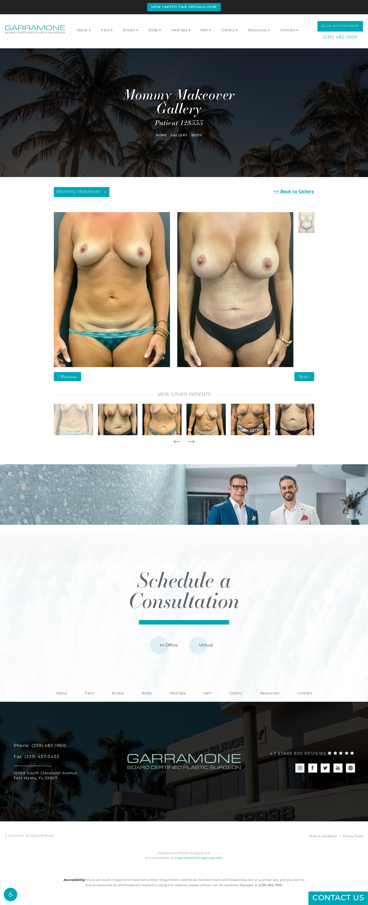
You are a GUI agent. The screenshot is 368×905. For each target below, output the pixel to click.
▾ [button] (90, 30)
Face (105, 30)
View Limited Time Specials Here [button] (184, 7)
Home (161, 135)
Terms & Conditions (323, 836)
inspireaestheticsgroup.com (198, 858)
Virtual (206, 645)
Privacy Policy (353, 836)
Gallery (228, 30)
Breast (129, 30)
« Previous (67, 377)
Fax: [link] (36, 756)
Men (205, 30)
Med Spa (179, 30)
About (82, 30)
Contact (287, 30)
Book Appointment (340, 26)
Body (153, 30)
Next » (304, 377)
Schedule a (184, 589)
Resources (257, 30)
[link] (312, 754)
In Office (169, 645)
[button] (10, 894)
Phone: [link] (40, 745)
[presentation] (176, 441)
